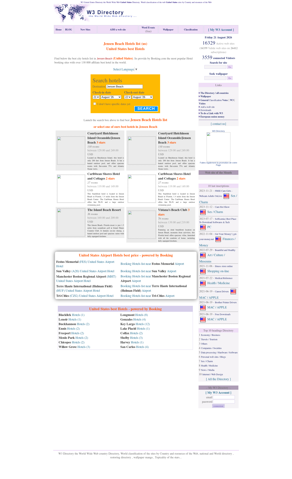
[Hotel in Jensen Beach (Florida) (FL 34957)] (71, 150)
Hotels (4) (133, 319)
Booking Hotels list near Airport (152, 263)
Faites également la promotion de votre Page (218, 163)
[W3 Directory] (218, 160)
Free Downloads (223, 314)
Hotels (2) (74, 324)
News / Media (207, 369)
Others (204, 343)
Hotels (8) (134, 315)
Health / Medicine (218, 283)
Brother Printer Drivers (226, 302)
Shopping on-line (218, 271)
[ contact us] (218, 123)
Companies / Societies (211, 348)
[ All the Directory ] (218, 379)
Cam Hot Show (222, 206)
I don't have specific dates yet (113, 104)
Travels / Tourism (209, 339)
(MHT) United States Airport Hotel (86, 278)
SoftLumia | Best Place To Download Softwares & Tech (217, 220)
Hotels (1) (71, 315)
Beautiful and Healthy (225, 250)
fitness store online (224, 266)
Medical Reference (223, 278)
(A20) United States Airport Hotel (85, 271)
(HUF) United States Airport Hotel (84, 288)
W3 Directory (218, 131)
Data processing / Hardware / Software (219, 352)
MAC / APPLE (209, 297)
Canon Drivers (222, 291)
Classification (214, 100)
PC (209, 227)
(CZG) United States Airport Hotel (84, 295)
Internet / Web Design (212, 374)
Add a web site (207, 106)
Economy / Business (210, 334)
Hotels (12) (135, 324)
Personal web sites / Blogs (213, 356)
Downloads (205, 110)
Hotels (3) (74, 347)
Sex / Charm (215, 212)
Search (146, 108)
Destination (99, 86)
